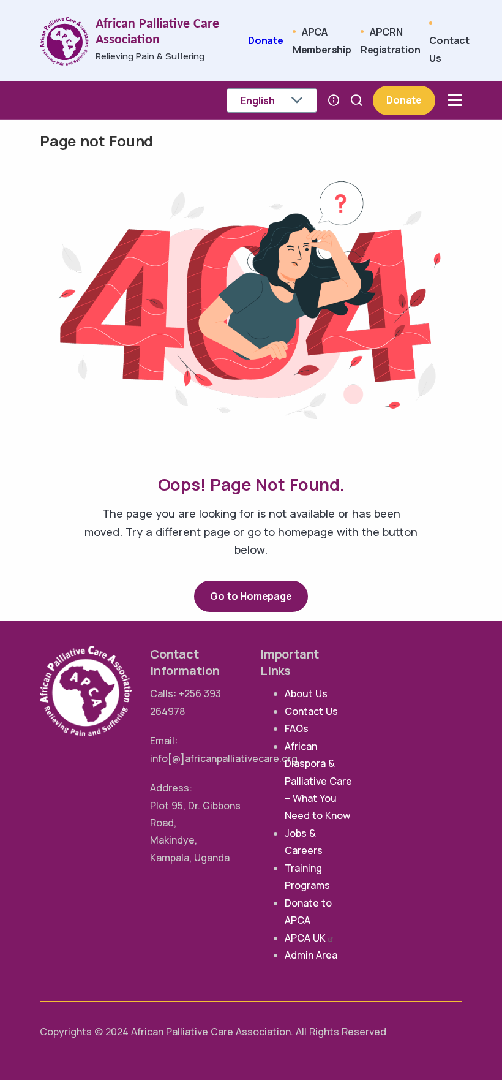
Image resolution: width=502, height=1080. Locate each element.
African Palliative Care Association (157, 32)
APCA (305, 938)
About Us (306, 693)
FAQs (297, 728)
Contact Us (449, 49)
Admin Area (311, 955)
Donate (265, 40)
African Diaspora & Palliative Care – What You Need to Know (318, 781)
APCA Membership (322, 40)
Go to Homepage (250, 596)
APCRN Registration (391, 40)
